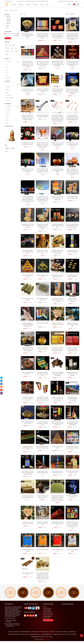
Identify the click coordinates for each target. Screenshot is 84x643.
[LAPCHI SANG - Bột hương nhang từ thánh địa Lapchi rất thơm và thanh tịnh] (27, 462)
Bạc (10, 45)
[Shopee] (1, 387)
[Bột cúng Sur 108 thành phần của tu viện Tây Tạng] (72, 462)
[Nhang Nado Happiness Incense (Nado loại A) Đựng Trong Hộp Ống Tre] (27, 314)
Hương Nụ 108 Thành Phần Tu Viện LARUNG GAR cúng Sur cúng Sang (57, 300)
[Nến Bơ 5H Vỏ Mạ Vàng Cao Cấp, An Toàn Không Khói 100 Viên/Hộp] (42, 80)
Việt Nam (7, 114)
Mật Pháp (8, 23)
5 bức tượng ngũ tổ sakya (13, 634)
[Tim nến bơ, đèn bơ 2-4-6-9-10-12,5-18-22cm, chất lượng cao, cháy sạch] (27, 80)
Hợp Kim (7, 48)
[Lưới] (22, 14)
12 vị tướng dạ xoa (44, 631)
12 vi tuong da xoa (35, 631)
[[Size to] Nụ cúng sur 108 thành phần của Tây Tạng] (27, 513)
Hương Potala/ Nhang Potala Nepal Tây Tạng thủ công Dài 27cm (57, 523)
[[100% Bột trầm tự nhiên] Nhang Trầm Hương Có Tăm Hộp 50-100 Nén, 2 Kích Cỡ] (42, 388)
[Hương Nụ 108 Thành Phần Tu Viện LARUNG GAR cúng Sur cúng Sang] (57, 289)
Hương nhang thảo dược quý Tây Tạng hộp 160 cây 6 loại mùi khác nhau (57, 198)
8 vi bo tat (63, 634)
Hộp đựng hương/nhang (10, 97)
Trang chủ (8, 16)
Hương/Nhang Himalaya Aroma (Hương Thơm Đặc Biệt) (27, 252)
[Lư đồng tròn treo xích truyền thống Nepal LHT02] (42, 487)
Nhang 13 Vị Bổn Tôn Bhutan (43, 323)
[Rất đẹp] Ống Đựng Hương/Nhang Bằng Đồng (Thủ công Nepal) (72, 399)
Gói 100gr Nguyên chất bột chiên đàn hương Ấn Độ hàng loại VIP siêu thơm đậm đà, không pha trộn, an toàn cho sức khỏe (72, 36)
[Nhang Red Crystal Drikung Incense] (27, 564)
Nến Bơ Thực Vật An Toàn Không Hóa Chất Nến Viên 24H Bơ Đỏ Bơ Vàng (57, 90)
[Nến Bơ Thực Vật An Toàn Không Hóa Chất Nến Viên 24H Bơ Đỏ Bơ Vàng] (57, 80)
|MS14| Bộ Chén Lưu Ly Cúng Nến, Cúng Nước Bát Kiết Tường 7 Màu (28, 170)
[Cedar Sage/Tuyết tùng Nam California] (27, 289)
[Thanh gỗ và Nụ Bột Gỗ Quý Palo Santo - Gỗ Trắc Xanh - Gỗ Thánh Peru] (57, 241)
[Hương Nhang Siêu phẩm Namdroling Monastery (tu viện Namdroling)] (72, 413)
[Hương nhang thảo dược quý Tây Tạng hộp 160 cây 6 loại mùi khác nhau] (57, 187)
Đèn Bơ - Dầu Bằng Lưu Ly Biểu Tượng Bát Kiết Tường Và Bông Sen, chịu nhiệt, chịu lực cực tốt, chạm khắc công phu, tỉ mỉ (72, 171)
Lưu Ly (12, 48)
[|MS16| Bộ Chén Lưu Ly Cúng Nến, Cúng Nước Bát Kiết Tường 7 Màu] (57, 134)
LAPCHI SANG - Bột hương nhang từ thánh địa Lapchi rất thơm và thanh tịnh (28, 473)
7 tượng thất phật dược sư (46, 634)
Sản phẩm (8, 18)
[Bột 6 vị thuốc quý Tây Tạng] (42, 540)
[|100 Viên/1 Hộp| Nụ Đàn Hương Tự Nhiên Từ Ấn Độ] (72, 187)
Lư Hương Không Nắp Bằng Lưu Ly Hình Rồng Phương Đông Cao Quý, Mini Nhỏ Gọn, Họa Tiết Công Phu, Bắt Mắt (28, 199)
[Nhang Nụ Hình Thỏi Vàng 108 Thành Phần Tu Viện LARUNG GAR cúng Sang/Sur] (42, 215)
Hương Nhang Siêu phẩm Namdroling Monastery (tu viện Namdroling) (72, 423)
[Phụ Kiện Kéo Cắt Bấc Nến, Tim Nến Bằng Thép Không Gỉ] (42, 106)
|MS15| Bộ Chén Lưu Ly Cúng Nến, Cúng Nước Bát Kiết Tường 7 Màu (72, 144)
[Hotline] (1, 378)
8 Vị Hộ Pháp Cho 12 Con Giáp (38, 636)
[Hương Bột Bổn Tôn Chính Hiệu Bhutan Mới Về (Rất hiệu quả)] (72, 437)
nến (6, 151)
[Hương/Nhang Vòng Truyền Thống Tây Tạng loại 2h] (72, 241)
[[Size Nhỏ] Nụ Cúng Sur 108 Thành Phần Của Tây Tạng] (57, 314)
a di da (46, 636)
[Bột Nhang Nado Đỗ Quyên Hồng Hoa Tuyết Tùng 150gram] (72, 363)
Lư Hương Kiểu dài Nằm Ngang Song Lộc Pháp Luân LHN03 (42, 423)
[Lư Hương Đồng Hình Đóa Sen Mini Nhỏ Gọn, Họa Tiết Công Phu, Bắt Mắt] (27, 338)
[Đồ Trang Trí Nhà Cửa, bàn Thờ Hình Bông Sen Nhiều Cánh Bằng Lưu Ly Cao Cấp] (42, 160)
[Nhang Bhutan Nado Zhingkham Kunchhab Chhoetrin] (72, 289)
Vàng (14, 45)
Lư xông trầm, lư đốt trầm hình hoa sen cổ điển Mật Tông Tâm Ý (27, 399)
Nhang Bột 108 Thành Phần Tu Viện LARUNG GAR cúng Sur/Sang (28, 226)
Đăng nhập (70, 1)
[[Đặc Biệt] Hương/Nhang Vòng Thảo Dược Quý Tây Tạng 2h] (42, 363)
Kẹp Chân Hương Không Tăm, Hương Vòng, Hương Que (72, 325)
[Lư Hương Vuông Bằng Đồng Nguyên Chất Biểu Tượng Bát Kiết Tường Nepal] (72, 215)
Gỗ (16, 48)
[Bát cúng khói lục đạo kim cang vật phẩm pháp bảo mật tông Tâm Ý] (27, 24)
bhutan (7, 148)
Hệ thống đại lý (62, 1)
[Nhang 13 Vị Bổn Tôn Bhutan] (42, 314)
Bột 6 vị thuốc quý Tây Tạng (42, 549)
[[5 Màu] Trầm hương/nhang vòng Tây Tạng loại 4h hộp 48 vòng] (57, 215)
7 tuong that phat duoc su (34, 634)
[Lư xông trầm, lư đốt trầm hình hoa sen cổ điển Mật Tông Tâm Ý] (27, 388)
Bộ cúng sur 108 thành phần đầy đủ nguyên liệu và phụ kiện (42, 523)
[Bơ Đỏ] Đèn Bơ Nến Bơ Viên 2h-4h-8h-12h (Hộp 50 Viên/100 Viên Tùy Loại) (72, 349)
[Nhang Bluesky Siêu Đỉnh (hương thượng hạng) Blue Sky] (42, 462)
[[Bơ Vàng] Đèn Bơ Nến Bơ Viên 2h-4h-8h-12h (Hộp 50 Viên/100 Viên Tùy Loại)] (57, 338)
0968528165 (8, 621)
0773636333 (13, 620)
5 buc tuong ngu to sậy (23, 634)
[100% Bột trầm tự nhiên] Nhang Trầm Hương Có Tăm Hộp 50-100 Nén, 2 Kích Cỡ (42, 399)
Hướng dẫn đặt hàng (47, 616)
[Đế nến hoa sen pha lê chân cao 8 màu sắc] (72, 487)
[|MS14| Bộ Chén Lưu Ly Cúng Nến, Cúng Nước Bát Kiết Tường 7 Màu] (27, 160)
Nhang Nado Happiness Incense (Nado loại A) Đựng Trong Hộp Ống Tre (27, 325)
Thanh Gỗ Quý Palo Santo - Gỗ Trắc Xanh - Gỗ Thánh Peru (42, 252)
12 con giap (10, 631)
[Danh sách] (24, 14)
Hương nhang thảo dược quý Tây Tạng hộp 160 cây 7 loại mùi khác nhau (57, 423)
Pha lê (12, 51)
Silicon (6, 54)
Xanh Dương (8, 77)
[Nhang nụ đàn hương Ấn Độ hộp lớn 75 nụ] (27, 363)
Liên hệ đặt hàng (46, 618)
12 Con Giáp (16, 631)
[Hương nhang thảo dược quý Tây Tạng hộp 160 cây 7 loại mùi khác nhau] (57, 413)
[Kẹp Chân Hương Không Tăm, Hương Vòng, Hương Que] (72, 314)
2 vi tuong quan (65, 631)
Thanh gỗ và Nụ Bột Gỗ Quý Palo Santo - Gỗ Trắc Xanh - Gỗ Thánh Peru (57, 252)
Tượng (7, 92)
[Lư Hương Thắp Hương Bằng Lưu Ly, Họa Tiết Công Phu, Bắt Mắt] (57, 160)
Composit (7, 51)
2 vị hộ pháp (57, 631)
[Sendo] (1, 390)
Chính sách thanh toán (47, 614)
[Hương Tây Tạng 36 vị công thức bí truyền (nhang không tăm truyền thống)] (57, 388)
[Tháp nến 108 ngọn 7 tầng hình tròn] (57, 437)
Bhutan (7, 117)
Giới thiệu (8, 21)
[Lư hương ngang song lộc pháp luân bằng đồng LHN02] (27, 487)
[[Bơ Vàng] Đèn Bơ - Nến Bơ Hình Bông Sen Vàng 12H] (27, 134)
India (7, 120)
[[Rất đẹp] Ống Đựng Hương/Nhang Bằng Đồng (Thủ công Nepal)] (72, 388)
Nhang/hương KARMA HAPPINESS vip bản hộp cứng (28, 448)
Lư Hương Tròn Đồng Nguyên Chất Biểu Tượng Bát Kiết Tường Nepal (57, 374)
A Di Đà (50, 636)
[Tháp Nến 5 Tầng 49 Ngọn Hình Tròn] (27, 266)
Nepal (7, 122)
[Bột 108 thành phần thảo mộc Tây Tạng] (27, 540)
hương (12, 148)
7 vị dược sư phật (56, 634)
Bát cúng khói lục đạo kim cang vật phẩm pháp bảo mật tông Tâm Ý (28, 35)
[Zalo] (1, 381)
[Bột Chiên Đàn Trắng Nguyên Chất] (72, 540)
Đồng (6, 45)
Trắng (7, 75)
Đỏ (6, 64)
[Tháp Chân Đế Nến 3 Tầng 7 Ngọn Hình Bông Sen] (72, 266)
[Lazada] (1, 393)
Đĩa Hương (8, 100)
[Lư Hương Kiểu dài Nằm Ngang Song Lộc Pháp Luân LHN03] (42, 413)
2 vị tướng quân (72, 631)
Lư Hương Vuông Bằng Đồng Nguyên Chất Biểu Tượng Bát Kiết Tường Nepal (72, 226)
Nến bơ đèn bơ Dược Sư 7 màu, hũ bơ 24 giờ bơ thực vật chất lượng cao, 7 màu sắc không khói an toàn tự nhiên (27, 64)
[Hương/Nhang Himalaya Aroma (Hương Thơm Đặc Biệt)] (27, 241)
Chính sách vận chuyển (48, 613)
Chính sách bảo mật (47, 608)
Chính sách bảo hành (47, 611)
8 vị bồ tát (68, 634)
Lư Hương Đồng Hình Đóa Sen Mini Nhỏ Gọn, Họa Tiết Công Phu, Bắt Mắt (27, 349)
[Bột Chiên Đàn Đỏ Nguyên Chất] (57, 540)
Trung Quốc (8, 109)
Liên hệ (7, 25)
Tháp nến (7, 89)
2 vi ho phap (51, 631)
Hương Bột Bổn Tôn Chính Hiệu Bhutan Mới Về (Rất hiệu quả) (72, 448)
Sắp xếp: (68, 13)
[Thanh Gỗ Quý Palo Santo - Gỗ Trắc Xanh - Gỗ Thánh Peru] (42, 241)
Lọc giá (7, 38)
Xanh (7, 69)
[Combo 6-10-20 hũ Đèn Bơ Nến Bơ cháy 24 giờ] (42, 338)
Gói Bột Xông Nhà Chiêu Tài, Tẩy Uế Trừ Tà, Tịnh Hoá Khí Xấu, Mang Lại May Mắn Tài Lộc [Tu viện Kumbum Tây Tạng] (72, 524)
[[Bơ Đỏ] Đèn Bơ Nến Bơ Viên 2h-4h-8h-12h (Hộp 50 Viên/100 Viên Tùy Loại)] (72, 338)
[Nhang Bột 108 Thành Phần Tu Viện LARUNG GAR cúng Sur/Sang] (27, 215)
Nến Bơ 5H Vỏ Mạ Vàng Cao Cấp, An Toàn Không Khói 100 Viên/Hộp (42, 90)
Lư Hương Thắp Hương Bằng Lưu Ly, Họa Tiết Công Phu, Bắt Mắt (57, 170)
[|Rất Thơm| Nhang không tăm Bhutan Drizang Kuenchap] (42, 437)
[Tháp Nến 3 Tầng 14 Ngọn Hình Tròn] (42, 266)
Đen (6, 72)
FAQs (7, 27)
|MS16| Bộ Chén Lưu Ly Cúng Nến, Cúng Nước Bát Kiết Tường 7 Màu (57, 144)
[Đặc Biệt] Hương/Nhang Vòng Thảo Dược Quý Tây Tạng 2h (42, 374)
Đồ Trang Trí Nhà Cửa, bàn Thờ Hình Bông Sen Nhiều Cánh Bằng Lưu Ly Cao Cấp (42, 170)
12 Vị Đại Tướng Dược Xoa (25, 631)
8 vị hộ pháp (73, 634)
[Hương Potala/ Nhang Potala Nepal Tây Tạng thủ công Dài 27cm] (57, 513)
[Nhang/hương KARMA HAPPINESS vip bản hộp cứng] (27, 437)
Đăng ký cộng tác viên (48, 620)
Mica (16, 51)
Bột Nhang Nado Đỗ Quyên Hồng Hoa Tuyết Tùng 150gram (72, 374)
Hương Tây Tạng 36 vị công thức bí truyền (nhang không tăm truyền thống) (57, 399)
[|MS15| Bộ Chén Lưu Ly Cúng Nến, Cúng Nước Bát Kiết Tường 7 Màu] (72, 134)
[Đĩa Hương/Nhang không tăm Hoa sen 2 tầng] (27, 413)
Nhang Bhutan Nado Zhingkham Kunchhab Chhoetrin (72, 300)
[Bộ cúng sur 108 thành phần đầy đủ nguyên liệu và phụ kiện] (42, 513)
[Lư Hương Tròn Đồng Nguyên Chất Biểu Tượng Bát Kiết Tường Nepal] (57, 363)
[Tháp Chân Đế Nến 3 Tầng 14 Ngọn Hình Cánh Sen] (57, 266)
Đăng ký (77, 1)
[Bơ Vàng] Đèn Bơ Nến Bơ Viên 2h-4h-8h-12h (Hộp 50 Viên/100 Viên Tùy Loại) (57, 349)
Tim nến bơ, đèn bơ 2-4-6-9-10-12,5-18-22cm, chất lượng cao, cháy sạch (28, 90)
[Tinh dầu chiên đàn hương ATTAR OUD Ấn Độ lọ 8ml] (57, 462)
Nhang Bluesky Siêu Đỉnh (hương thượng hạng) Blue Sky (42, 473)
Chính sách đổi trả (47, 610)
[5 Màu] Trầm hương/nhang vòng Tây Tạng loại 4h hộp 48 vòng (57, 226)
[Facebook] (1, 384)
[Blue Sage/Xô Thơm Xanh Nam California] (42, 289)
